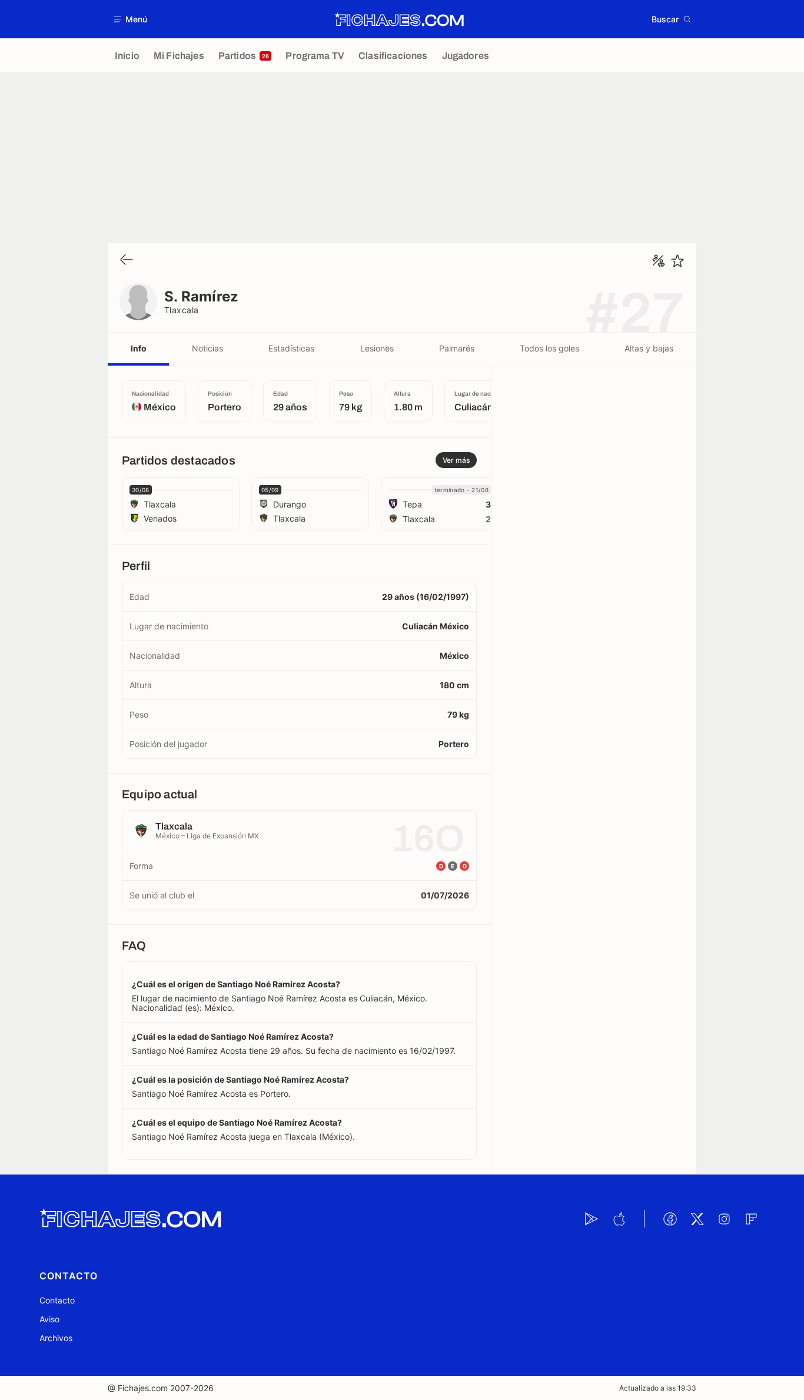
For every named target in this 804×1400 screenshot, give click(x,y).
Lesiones (377, 348)
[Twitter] (697, 1219)
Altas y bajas (648, 348)
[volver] (126, 260)
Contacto (57, 1300)
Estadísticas (291, 348)
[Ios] (618, 1219)
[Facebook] (670, 1219)
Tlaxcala (181, 310)
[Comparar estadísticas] (659, 261)
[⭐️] (677, 261)
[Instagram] (724, 1219)
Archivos (55, 1338)
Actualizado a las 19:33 (657, 1388)
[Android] (591, 1219)
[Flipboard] (751, 1219)
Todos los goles (549, 348)
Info (139, 348)
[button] (131, 19)
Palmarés (456, 348)
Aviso (49, 1319)
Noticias (207, 348)
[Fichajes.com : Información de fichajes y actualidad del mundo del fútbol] (399, 19)
